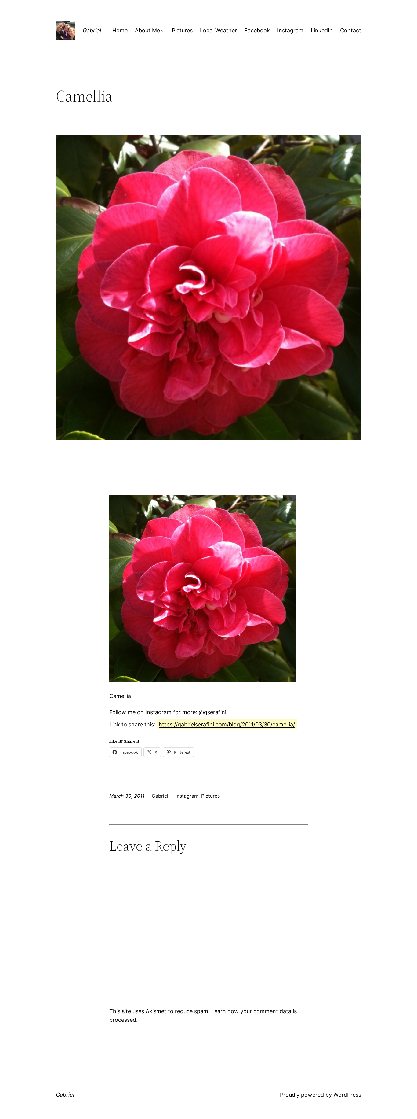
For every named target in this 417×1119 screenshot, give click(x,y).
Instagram (187, 796)
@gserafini (212, 712)
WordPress (347, 1094)
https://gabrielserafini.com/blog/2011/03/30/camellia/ (227, 724)
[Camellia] (202, 680)
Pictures (210, 796)
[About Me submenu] (163, 30)
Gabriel (92, 30)
